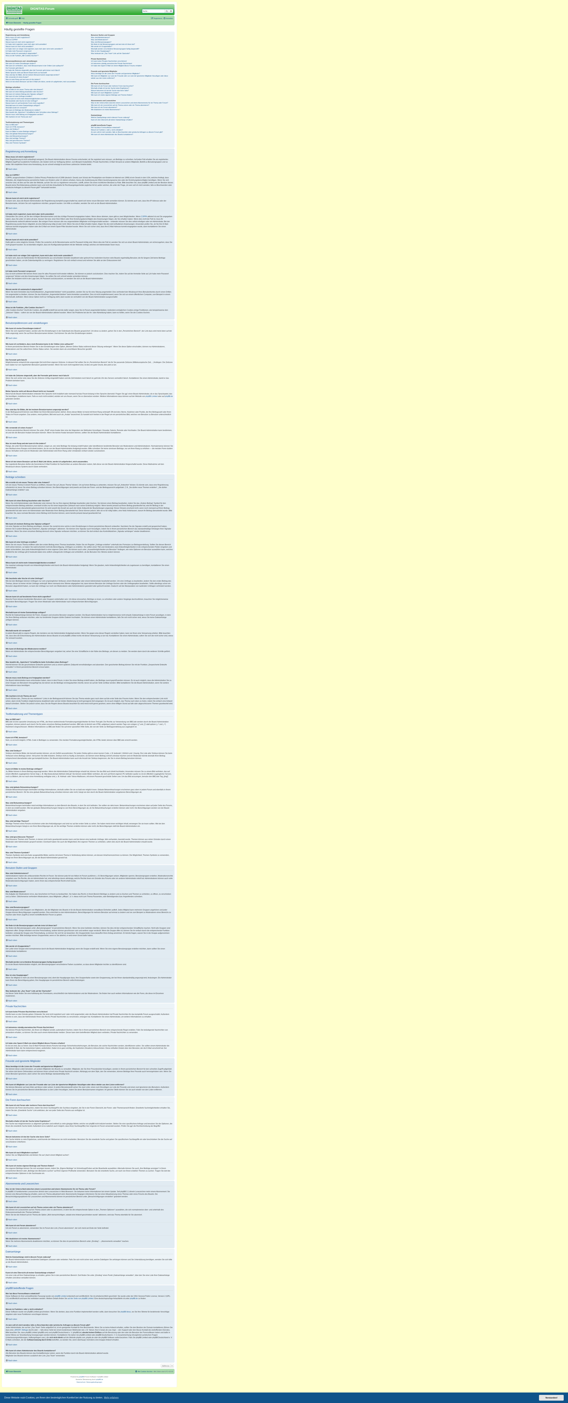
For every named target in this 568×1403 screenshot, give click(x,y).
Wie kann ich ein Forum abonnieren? (104, 107)
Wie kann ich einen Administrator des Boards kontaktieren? (112, 134)
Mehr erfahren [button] (111, 1397)
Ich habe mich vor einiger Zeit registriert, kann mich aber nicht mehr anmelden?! (34, 49)
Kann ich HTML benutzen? (15, 127)
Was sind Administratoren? (100, 37)
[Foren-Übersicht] (17, 9)
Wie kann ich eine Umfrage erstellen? (19, 96)
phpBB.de (169, 396)
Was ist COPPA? (12, 40)
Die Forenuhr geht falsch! (15, 68)
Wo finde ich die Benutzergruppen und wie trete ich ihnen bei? (113, 44)
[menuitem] (22, 18)
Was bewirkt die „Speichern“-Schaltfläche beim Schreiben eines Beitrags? (32, 112)
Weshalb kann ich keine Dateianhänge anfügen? (23, 105)
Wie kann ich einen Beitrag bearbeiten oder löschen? (24, 92)
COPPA (144, 216)
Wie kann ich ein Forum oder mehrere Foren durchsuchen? (112, 86)
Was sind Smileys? (12, 129)
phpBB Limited (151, 396)
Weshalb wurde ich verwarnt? (16, 108)
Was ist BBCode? (12, 125)
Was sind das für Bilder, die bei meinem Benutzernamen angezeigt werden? (32, 75)
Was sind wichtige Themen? (16, 138)
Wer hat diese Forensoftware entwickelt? (105, 127)
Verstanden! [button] (551, 1397)
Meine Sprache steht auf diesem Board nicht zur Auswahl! (26, 72)
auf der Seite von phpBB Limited (80, 1298)
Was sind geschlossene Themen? (18, 140)
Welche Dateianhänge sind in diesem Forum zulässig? (110, 117)
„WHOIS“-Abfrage (21, 1330)
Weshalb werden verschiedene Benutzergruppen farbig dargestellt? (115, 49)
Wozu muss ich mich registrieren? (18, 37)
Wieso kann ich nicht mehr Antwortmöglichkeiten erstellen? (26, 99)
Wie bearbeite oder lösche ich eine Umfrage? (22, 101)
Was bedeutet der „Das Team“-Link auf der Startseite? (110, 53)
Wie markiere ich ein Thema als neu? (19, 117)
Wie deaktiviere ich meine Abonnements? (105, 109)
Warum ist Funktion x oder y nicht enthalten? (107, 130)
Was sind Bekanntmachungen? (17, 136)
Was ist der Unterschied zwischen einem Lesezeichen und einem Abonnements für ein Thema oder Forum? (129, 103)
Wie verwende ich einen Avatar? (17, 77)
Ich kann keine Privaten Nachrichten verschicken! (109, 61)
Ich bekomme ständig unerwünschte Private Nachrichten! (111, 63)
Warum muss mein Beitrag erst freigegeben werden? (24, 114)
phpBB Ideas (126, 1312)
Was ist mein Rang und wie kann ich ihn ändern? (23, 79)
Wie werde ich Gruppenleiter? (101, 46)
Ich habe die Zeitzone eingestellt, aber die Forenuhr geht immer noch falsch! (33, 70)
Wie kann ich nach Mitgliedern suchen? (105, 93)
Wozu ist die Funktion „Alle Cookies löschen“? (22, 55)
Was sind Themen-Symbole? (16, 143)
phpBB (81, 1377)
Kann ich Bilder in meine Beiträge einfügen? (21, 131)
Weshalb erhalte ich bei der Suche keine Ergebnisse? (110, 88)
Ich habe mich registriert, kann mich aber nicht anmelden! (26, 44)
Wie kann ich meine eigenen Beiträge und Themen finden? (111, 95)
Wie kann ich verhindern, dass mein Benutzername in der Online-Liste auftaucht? (35, 66)
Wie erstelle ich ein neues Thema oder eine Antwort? (24, 89)
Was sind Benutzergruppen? (101, 42)
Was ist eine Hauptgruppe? (100, 51)
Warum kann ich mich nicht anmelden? (19, 46)
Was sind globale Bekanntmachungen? (19, 134)
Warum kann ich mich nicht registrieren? (20, 42)
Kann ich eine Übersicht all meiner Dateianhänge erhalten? (112, 120)
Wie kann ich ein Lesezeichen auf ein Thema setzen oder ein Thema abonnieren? (120, 105)
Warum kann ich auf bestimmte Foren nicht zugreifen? (25, 103)
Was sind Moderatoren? (99, 40)
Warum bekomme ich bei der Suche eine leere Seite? (110, 90)
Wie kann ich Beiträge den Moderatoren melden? (23, 110)
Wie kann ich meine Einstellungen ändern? (21, 63)
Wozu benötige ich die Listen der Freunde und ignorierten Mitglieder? (115, 73)
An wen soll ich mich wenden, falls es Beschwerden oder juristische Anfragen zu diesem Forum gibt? (127, 132)
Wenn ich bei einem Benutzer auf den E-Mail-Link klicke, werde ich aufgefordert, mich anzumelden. (41, 82)
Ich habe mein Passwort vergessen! (19, 51)
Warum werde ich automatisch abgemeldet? (21, 53)
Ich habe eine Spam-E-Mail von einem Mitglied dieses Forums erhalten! (116, 66)
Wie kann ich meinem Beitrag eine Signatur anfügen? (24, 94)
